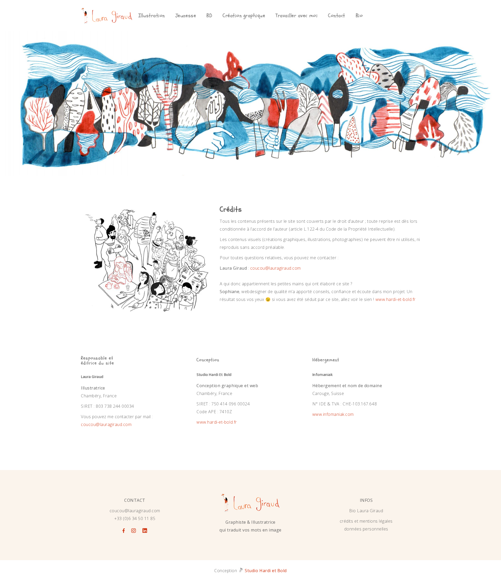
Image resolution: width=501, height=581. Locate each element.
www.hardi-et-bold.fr (395, 299)
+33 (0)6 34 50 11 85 (134, 518)
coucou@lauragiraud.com (275, 268)
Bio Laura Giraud (366, 511)
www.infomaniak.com (333, 414)
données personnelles (366, 529)
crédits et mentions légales (366, 521)
